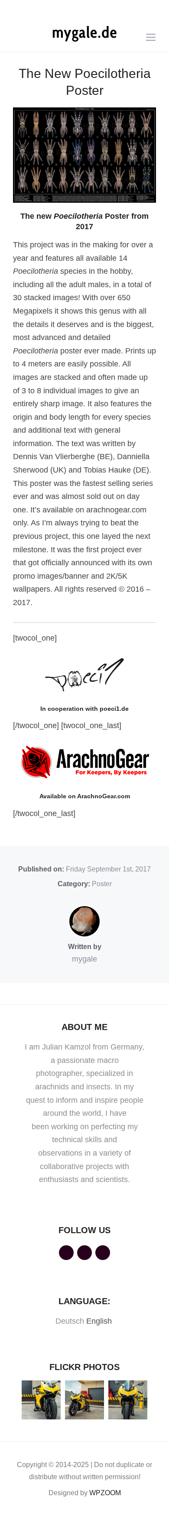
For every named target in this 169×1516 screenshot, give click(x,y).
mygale (84, 959)
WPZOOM (105, 1493)
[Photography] (84, 33)
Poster (102, 884)
